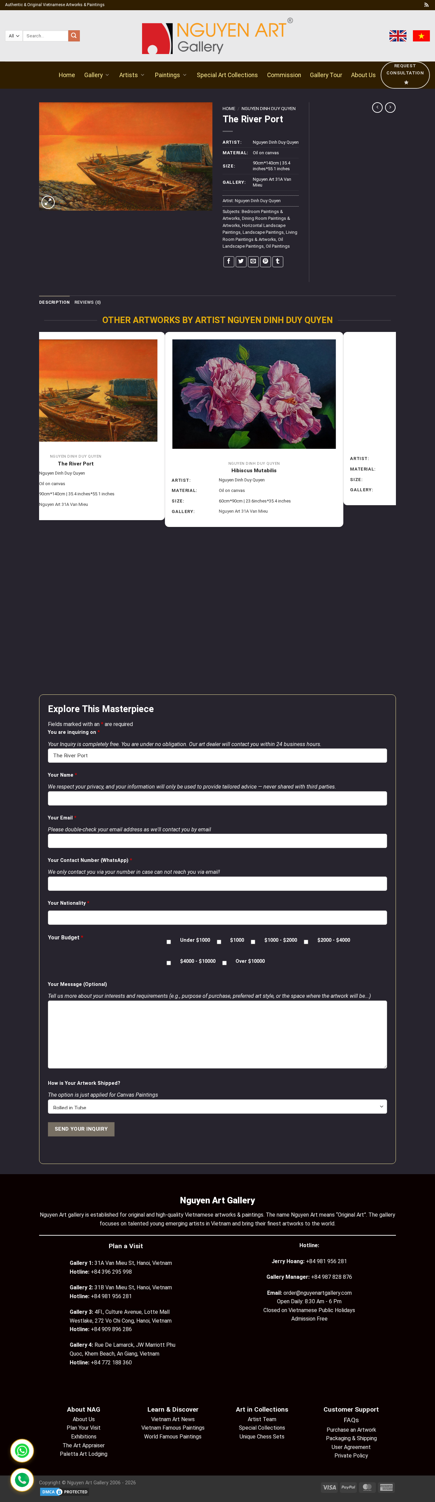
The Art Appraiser (84, 1445)
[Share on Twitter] (241, 261)
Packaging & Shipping (351, 1438)
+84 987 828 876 (331, 1277)
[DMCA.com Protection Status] (64, 1492)
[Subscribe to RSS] (426, 5)
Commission (284, 75)
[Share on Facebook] (228, 261)
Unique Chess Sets (262, 1436)
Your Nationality (68, 903)
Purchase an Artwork (351, 1430)
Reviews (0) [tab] (87, 302)
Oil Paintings (278, 246)
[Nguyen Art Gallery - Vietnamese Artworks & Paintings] (217, 36)
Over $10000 (250, 961)
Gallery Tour (326, 75)
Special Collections (262, 1428)
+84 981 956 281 (326, 1261)
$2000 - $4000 (333, 940)
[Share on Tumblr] (277, 261)
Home (67, 75)
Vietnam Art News (173, 1419)
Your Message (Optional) (77, 984)
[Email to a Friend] (253, 261)
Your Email (62, 818)
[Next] (392, 512)
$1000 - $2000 (280, 940)
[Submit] (74, 36)
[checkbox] (169, 942)
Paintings (167, 75)
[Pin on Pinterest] (265, 261)
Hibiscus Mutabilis (128, 470)
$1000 (237, 940)
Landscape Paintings (263, 232)
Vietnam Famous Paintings (173, 1428)
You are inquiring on (74, 732)
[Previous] (43, 512)
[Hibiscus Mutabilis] (128, 394)
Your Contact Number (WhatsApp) (90, 860)
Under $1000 (195, 940)
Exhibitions (84, 1436)
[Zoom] (48, 202)
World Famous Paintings (173, 1436)
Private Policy (351, 1455)
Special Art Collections (227, 75)
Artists (128, 75)
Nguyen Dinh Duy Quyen (269, 108)
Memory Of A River (307, 449)
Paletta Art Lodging (83, 1454)
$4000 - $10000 (197, 961)
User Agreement (351, 1447)
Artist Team (262, 1419)
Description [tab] (54, 302)
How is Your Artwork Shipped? (84, 1083)
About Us (363, 75)
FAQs (351, 1420)
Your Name (62, 775)
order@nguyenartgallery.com (317, 1293)
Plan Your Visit (84, 1428)
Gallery (93, 75)
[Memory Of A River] (307, 383)
